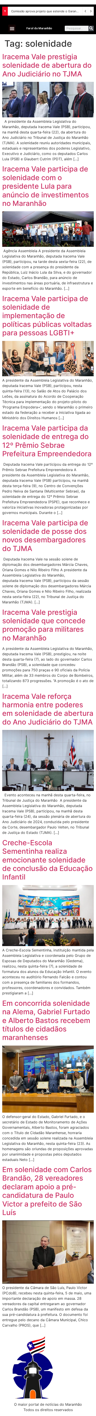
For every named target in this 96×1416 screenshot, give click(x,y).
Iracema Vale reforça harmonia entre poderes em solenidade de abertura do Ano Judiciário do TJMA (47, 709)
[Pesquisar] (91, 28)
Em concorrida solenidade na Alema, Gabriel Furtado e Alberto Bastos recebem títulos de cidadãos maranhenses (46, 1020)
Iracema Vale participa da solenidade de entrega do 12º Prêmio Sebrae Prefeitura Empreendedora (47, 441)
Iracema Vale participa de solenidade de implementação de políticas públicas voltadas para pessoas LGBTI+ (47, 315)
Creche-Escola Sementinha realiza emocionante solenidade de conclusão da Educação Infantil (47, 859)
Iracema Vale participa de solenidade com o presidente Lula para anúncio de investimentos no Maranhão (45, 186)
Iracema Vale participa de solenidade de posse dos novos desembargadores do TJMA (45, 535)
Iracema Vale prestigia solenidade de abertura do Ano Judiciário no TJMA (47, 65)
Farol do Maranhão (39, 28)
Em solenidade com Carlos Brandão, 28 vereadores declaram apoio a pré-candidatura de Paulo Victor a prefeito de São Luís (47, 1191)
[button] (12, 28)
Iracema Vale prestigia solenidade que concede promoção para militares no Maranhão (44, 625)
